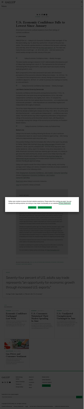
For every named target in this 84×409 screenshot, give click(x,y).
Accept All (32, 207)
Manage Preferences (45, 207)
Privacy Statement (64, 203)
